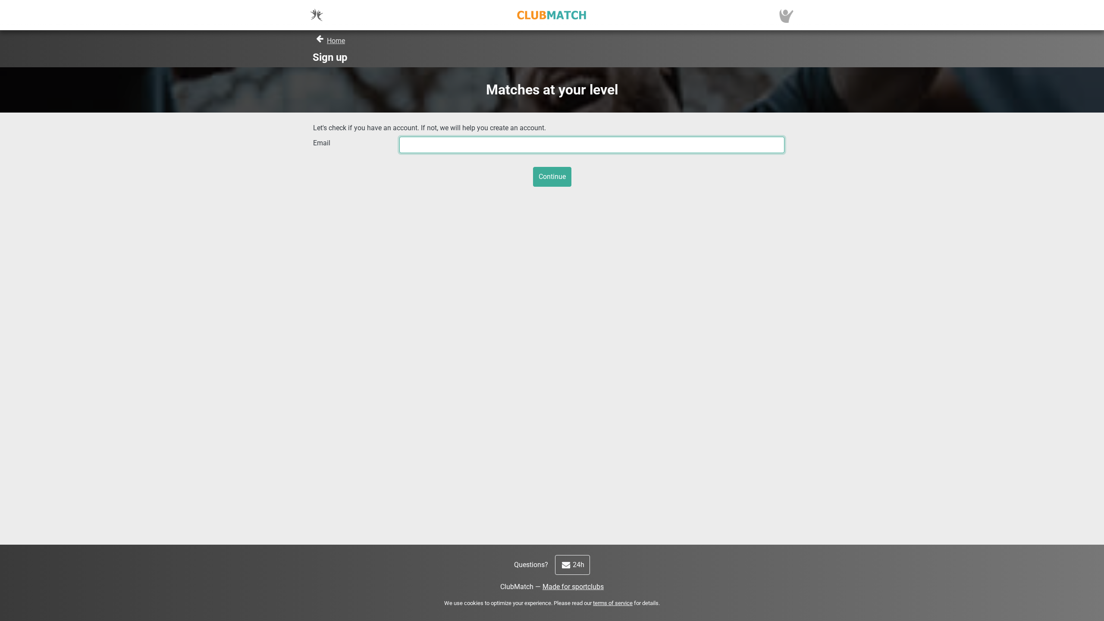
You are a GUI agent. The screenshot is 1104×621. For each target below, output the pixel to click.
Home (336, 41)
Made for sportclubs (573, 587)
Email (321, 143)
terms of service (613, 603)
